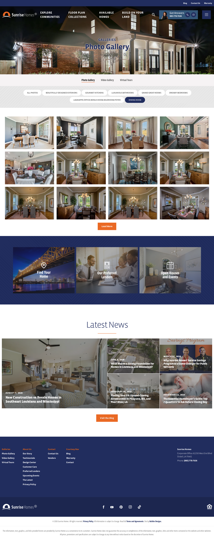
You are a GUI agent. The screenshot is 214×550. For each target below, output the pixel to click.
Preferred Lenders (31, 471)
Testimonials (29, 458)
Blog (185, 3)
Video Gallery (107, 80)
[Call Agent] (187, 14)
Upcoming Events (31, 475)
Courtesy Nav (72, 449)
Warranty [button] (208, 3)
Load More (107, 226)
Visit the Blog (107, 418)
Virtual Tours (126, 80)
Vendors (52, 458)
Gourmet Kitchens (94, 93)
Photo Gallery (88, 80)
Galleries (6, 449)
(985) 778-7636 (190, 461)
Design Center (29, 462)
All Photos (32, 93)
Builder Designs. (155, 521)
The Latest (28, 480)
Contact (51, 449)
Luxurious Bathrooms (123, 93)
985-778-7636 (176, 16)
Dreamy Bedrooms (178, 93)
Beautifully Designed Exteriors (61, 93)
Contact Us (195, 3)
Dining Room (135, 100)
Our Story (27, 453)
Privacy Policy (29, 484)
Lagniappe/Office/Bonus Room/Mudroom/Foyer (97, 100)
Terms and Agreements (135, 521)
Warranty (70, 458)
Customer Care (30, 467)
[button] (153, 15)
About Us (27, 449)
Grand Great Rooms (151, 93)
